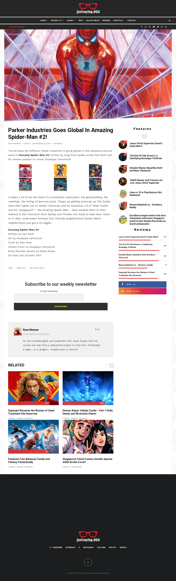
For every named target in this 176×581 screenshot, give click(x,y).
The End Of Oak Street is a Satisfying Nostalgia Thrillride (146, 157)
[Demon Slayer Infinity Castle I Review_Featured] (88, 388)
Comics (26, 144)
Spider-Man (37, 268)
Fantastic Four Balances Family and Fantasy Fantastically (29, 460)
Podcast (131, 20)
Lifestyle (117, 20)
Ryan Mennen (14, 144)
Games (70, 20)
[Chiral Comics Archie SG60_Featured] (88, 437)
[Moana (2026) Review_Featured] (123, 206)
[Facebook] (141, 27)
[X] (145, 27)
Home (43, 20)
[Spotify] (158, 27)
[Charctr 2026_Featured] (123, 194)
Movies (20, 418)
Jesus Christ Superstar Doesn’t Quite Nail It (146, 145)
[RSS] (162, 27)
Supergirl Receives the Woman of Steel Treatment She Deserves (31, 412)
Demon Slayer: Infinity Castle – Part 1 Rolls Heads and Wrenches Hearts (88, 412)
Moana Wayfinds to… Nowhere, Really (146, 206)
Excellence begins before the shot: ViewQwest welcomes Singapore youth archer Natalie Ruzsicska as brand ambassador (148, 219)
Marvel (22, 268)
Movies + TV (56, 20)
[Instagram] (150, 27)
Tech (80, 20)
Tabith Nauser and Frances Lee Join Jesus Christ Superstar (146, 181)
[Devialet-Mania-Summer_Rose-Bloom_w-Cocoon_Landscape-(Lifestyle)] (123, 169)
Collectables (92, 20)
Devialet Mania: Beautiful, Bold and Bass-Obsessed (146, 169)
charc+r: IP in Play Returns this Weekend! (146, 194)
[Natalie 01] (123, 220)
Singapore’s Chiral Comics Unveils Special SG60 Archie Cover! (87, 460)
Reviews (106, 20)
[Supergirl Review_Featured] (33, 388)
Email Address (49, 291)
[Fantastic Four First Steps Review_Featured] (33, 437)
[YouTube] (154, 27)
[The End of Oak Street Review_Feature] (123, 157)
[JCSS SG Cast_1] (123, 181)
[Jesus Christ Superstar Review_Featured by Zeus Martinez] (123, 145)
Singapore (76, 467)
